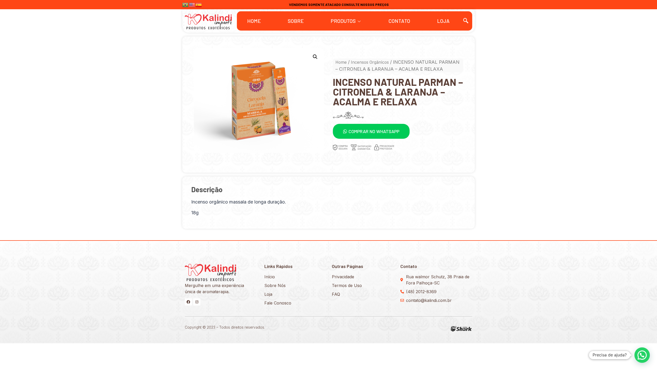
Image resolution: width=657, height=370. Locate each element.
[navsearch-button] (466, 21)
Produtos (343, 21)
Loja (443, 21)
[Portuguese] (185, 4)
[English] (192, 4)
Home (254, 21)
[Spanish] (199, 4)
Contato (399, 21)
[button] (371, 131)
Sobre (296, 21)
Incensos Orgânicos (370, 62)
